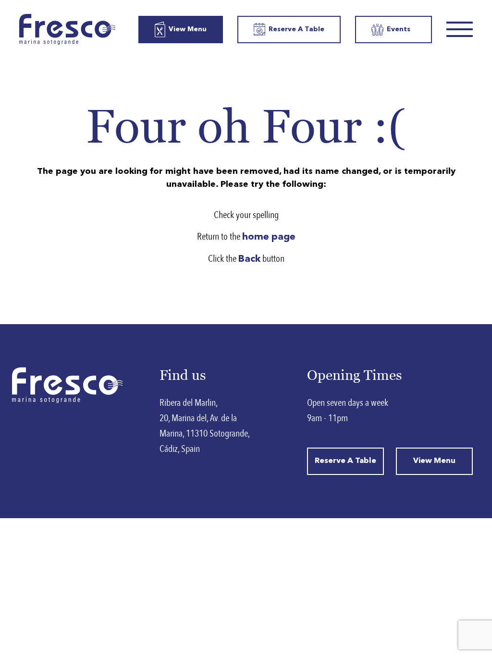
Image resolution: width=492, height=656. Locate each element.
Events (398, 29)
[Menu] (459, 29)
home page (268, 237)
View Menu (188, 29)
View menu (434, 461)
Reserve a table (345, 461)
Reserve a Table (296, 29)
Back (249, 259)
